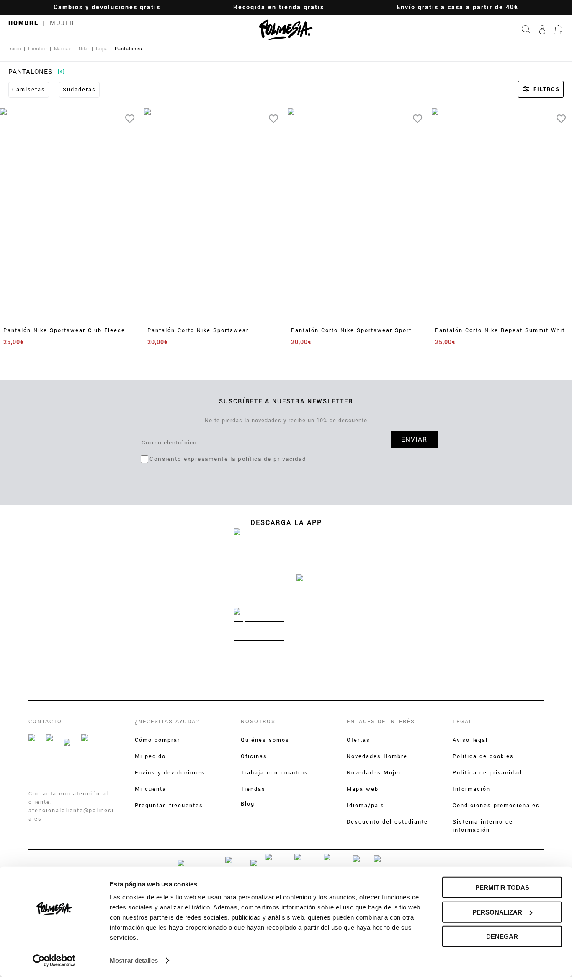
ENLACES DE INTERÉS (381, 721)
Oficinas (254, 756)
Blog (248, 804)
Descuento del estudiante (387, 822)
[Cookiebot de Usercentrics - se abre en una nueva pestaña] (54, 960)
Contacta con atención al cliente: (68, 798)
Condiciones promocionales (496, 805)
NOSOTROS (258, 721)
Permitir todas (502, 887)
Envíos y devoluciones (170, 773)
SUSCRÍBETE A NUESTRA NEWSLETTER (286, 401)
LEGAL (463, 721)
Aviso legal (470, 740)
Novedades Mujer (374, 773)
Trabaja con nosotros (274, 773)
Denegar (502, 936)
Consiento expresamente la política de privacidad (227, 459)
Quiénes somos (265, 740)
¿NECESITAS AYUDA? (167, 721)
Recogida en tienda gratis (278, 7)
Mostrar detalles (134, 960)
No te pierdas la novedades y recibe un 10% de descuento (286, 420)
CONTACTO (45, 721)
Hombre (23, 23)
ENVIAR (414, 439)
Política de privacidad (487, 773)
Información (471, 789)
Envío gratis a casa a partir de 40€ (457, 7)
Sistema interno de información (483, 826)
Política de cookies (483, 756)
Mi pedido (150, 756)
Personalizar (497, 911)
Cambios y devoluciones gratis (107, 7)
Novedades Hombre (377, 756)
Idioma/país (365, 805)
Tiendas (253, 789)
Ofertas (358, 740)
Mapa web (363, 789)
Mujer (62, 23)
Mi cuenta (150, 789)
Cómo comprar (157, 740)
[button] (529, 89)
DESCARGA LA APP (286, 522)
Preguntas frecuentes (169, 805)
